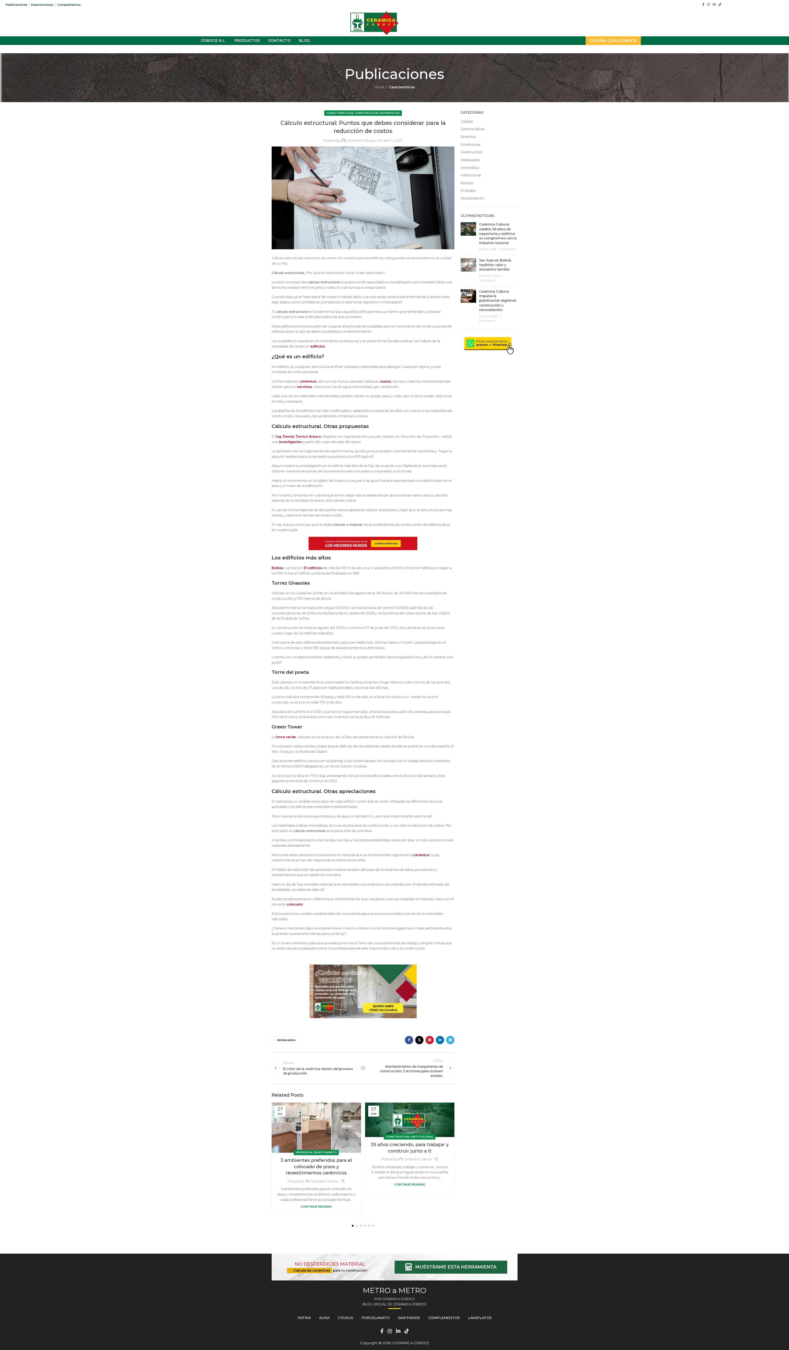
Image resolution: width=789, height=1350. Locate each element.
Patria (304, 1318)
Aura (324, 1318)
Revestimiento (325, 1152)
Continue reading (316, 1206)
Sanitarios (409, 1318)
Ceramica (468, 137)
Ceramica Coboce (361, 141)
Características (402, 87)
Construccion (367, 113)
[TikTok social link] (720, 4)
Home (379, 87)
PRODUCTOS (247, 40)
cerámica (421, 855)
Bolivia (277, 568)
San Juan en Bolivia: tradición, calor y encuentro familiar (495, 265)
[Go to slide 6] (373, 1226)
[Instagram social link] (708, 4)
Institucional (422, 1136)
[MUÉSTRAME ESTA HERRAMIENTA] (408, 1267)
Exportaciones (42, 5)
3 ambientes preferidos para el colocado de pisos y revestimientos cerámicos (316, 1166)
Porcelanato (375, 1318)
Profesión (304, 1152)
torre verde (286, 737)
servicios (304, 387)
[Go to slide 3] (361, 1226)
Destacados (470, 160)
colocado (295, 904)
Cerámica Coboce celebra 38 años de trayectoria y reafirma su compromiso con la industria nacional (498, 233)
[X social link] (419, 1040)
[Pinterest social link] (430, 1040)
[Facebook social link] (703, 4)
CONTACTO (279, 40)
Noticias (467, 183)
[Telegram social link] (450, 1040)
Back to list (363, 1068)
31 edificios (313, 568)
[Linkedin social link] (714, 4)
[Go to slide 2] (357, 1226)
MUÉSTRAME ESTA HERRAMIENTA (456, 1267)
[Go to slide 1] (353, 1226)
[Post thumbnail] (468, 237)
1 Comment (508, 249)
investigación (290, 442)
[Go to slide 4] (365, 1226)
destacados (286, 1040)
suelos (385, 381)
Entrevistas (390, 113)
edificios (317, 346)
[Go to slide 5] (369, 1226)
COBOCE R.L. (213, 40)
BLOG (304, 40)
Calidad (467, 121)
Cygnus (345, 1318)
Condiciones (470, 145)
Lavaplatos (480, 1318)
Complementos (69, 5)
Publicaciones (16, 5)
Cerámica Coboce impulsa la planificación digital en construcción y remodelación (498, 301)
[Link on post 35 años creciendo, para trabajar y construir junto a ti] (409, 1120)
